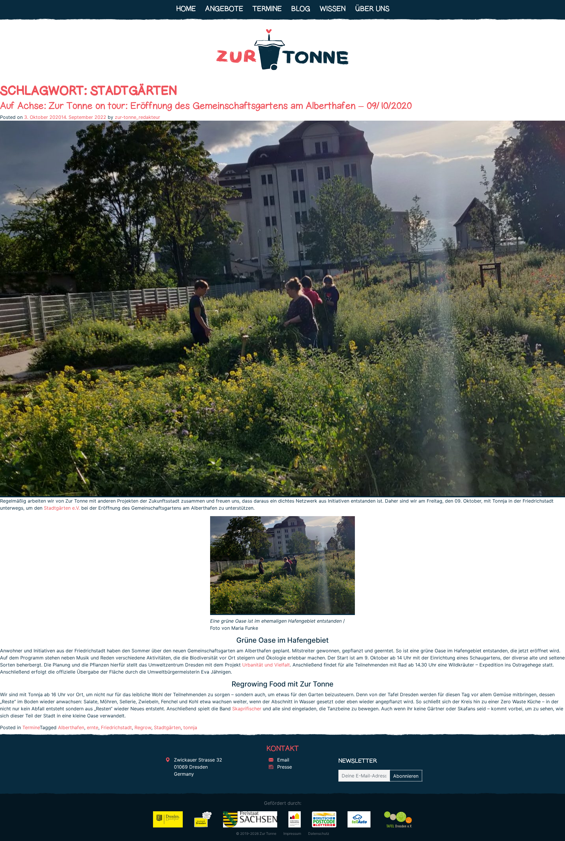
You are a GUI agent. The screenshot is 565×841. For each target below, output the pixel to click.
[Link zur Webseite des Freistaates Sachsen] (250, 819)
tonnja (190, 727)
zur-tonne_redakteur (137, 117)
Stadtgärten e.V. (62, 508)
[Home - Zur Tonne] (282, 52)
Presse (284, 767)
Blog (300, 9)
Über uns (372, 9)
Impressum (292, 833)
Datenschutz (318, 833)
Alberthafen (71, 727)
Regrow (142, 727)
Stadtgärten (167, 727)
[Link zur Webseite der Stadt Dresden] (168, 819)
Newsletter (357, 760)
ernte (92, 727)
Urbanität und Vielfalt (266, 665)
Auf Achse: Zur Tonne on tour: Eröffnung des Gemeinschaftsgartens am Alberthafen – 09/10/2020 (206, 105)
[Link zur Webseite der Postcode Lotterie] (324, 819)
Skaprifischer (246, 709)
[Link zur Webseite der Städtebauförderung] (294, 819)
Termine (267, 9)
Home (186, 9)
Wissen (332, 9)
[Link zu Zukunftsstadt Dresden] (203, 819)
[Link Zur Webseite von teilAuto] (359, 819)
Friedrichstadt (116, 727)
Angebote (224, 9)
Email (282, 760)
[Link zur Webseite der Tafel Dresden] (398, 819)
